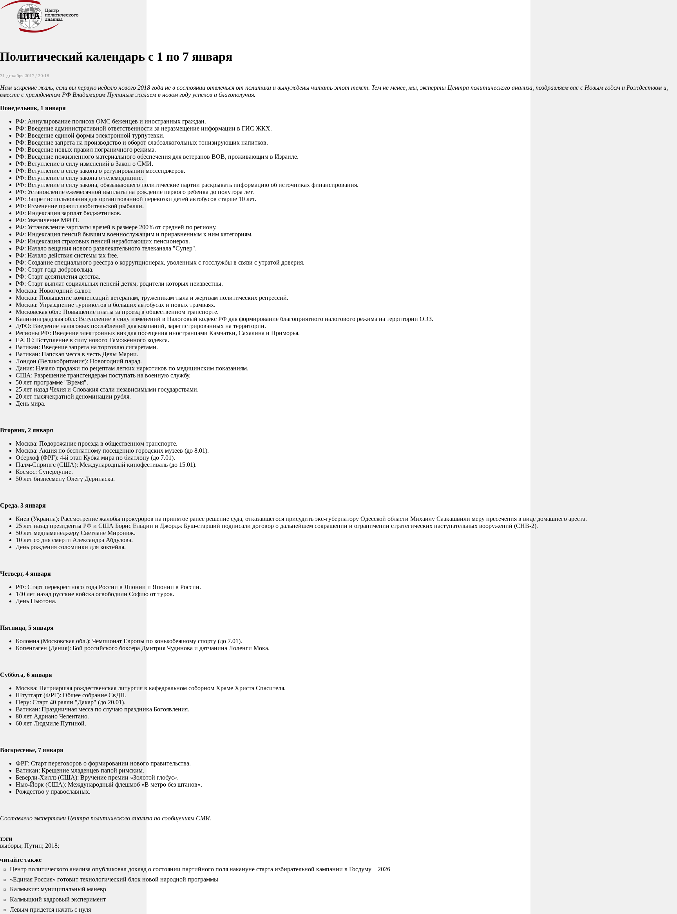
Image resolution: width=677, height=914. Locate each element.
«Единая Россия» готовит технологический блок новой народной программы (114, 879)
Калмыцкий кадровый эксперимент (58, 899)
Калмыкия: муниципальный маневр (58, 889)
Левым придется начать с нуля (50, 909)
